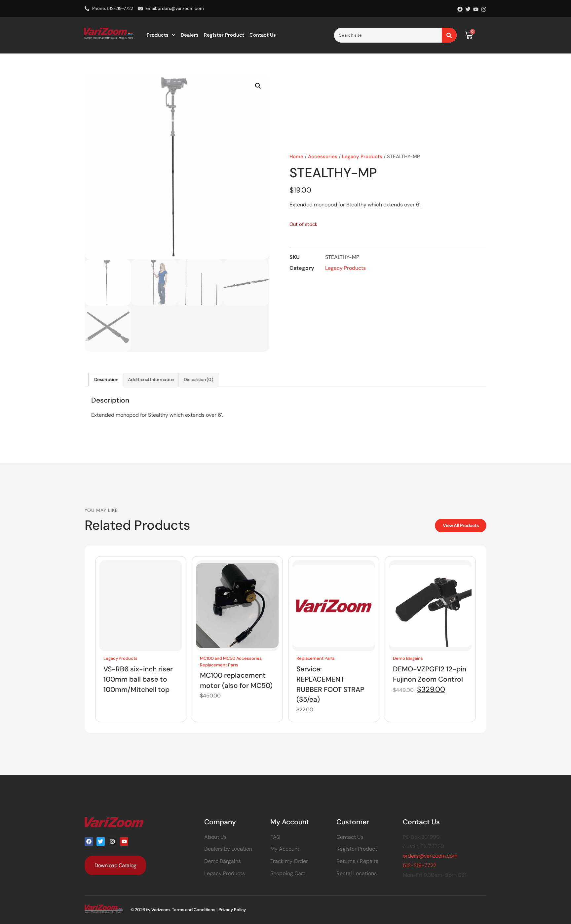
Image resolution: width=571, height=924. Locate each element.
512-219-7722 (419, 865)
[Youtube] (475, 9)
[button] (258, 86)
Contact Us (262, 35)
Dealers (190, 35)
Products (158, 35)
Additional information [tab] (151, 379)
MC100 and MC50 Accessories (230, 658)
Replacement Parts (219, 665)
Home (296, 156)
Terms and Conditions (193, 909)
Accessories (322, 156)
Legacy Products (362, 156)
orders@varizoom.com (430, 855)
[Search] (449, 35)
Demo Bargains (408, 658)
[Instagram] (483, 9)
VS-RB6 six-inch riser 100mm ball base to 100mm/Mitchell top (138, 679)
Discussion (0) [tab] (198, 379)
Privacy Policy (232, 909)
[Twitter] (468, 9)
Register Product (224, 35)
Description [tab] (106, 379)
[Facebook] (460, 9)
